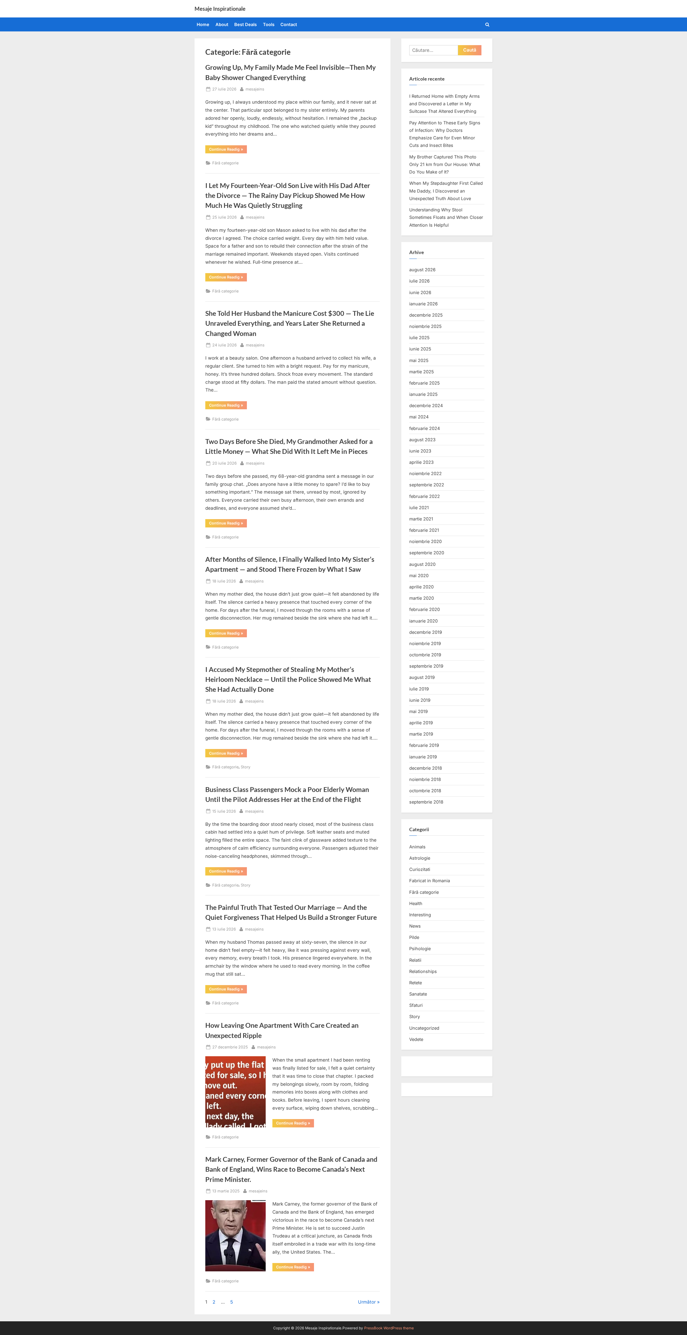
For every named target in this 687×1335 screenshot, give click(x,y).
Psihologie (420, 948)
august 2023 (422, 439)
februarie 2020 (424, 609)
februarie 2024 (424, 428)
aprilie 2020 (421, 586)
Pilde (414, 937)
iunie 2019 (419, 700)
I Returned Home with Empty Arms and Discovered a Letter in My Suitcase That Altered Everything (444, 103)
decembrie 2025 (426, 315)
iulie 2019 (419, 689)
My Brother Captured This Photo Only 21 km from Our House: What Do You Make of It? (444, 164)
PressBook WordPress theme (389, 1328)
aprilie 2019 (421, 722)
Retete (415, 982)
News (415, 926)
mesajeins (255, 88)
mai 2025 (419, 360)
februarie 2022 (424, 496)
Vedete (416, 1039)
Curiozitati (419, 869)
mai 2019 (418, 711)
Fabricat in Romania (429, 880)
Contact (288, 24)
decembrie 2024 (426, 405)
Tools (269, 24)
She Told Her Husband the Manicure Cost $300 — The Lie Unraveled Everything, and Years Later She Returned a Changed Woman (289, 323)
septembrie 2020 (426, 552)
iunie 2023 (420, 451)
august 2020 (422, 564)
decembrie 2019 (425, 632)
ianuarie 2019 (423, 756)
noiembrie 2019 (425, 643)
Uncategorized (424, 1028)
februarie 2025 (424, 383)
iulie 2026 (419, 281)
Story (245, 767)
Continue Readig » (228, 150)
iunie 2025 (420, 349)
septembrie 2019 (426, 666)
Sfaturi (416, 1005)
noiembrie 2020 (425, 541)
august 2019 (422, 677)
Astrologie (419, 858)
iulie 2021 (419, 507)
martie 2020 (421, 598)
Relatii (415, 960)
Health (415, 903)
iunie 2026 (420, 292)
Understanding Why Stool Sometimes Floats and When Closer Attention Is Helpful (446, 217)
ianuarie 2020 (423, 621)
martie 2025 (421, 371)
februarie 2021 (424, 530)
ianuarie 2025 (423, 394)
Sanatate (418, 994)
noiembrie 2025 (425, 326)
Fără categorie (225, 163)
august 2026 (422, 269)
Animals (417, 846)
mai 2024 (419, 416)
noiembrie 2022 (425, 473)
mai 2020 (419, 575)
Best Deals (245, 24)
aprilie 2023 (421, 462)
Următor (367, 1302)
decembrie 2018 (425, 768)
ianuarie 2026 (423, 303)
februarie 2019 (424, 745)
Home (203, 24)
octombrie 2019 (425, 654)
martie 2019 (421, 734)
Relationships (423, 971)
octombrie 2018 (425, 790)
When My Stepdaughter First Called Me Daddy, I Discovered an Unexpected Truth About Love (446, 190)
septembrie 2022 (426, 484)
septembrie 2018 (426, 802)
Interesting (420, 914)
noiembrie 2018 (425, 779)
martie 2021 (421, 519)
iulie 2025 (419, 337)
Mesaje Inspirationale (220, 8)
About (221, 24)
